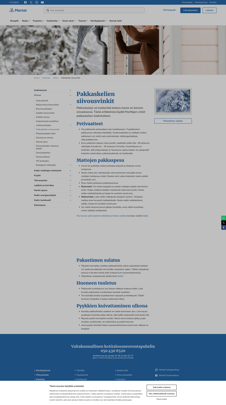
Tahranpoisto (40, 180)
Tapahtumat (82, 374)
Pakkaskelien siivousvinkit (47, 129)
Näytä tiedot (161, 399)
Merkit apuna (40, 190)
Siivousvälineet (43, 156)
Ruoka (25, 20)
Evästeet (121, 379)
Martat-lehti (115, 20)
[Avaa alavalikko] (29, 20)
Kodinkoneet (40, 90)
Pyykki (37, 175)
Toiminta (80, 370)
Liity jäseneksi (190, 10)
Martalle (213, 2)
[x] (31, 2)
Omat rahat (68, 20)
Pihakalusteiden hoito (45, 133)
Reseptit (14, 20)
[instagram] (36, 2)
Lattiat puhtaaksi (43, 125)
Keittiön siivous (43, 117)
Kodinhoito (52, 20)
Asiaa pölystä (42, 100)
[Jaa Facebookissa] (223, 227)
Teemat (82, 20)
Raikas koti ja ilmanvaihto (47, 104)
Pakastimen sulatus (173, 120)
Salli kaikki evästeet (161, 387)
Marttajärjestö (98, 20)
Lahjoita (210, 10)
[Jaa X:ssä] (223, 222)
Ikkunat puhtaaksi (44, 108)
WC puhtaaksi (42, 161)
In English (14, 2)
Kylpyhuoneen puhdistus (47, 121)
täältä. (146, 215)
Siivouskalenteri (43, 152)
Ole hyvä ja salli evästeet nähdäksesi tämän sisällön (102, 215)
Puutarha (37, 20)
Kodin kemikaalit (42, 200)
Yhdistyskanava (201, 2)
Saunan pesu (42, 141)
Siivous (56, 78)
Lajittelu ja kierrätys (44, 185)
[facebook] (25, 2)
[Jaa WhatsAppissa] (223, 218)
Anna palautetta (124, 374)
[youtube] (42, 2)
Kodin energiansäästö (45, 195)
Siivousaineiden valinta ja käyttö (47, 147)
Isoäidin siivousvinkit (45, 113)
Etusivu (37, 78)
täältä (120, 276)
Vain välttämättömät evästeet (162, 393)
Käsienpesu (40, 205)
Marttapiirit (81, 379)
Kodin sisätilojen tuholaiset (47, 170)
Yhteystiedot (187, 2)
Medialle (40, 379)
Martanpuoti (169, 10)
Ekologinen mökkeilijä (46, 165)
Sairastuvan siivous (44, 137)
